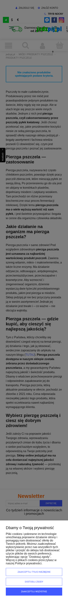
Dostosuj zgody (34, 581)
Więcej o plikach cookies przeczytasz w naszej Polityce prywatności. (31, 562)
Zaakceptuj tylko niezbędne (34, 572)
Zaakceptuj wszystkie (34, 591)
